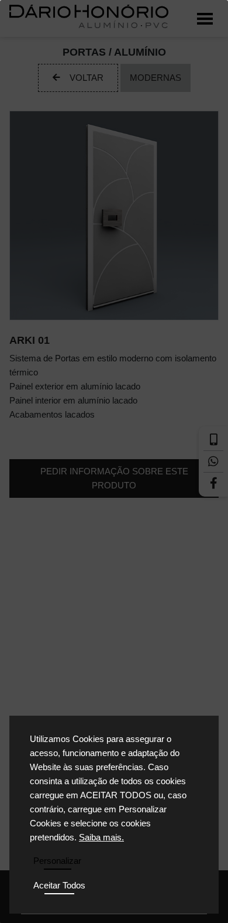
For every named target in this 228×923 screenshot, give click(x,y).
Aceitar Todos (59, 885)
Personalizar (57, 861)
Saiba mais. (101, 837)
